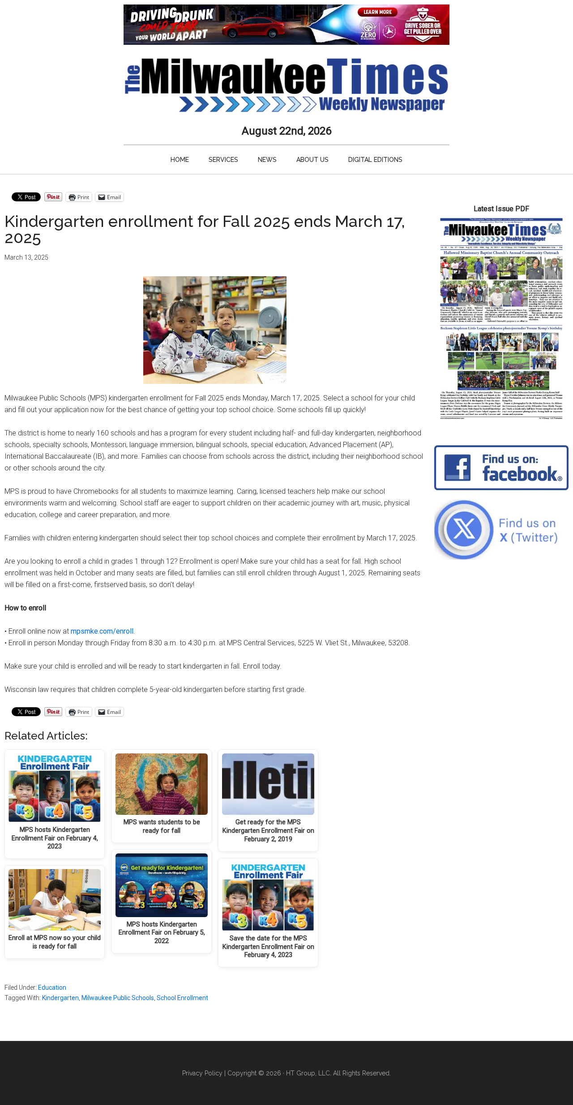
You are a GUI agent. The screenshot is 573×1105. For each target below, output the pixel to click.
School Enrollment (182, 997)
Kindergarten (60, 997)
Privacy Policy (202, 1073)
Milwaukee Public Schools (117, 997)
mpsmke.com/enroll (102, 631)
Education (52, 987)
